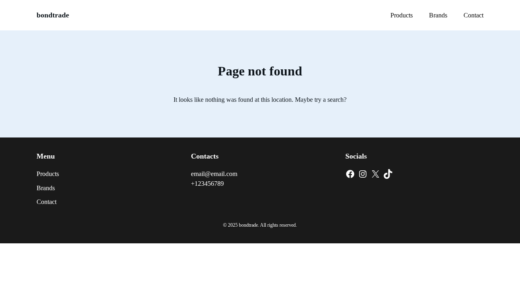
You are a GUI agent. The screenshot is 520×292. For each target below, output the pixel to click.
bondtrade (53, 15)
